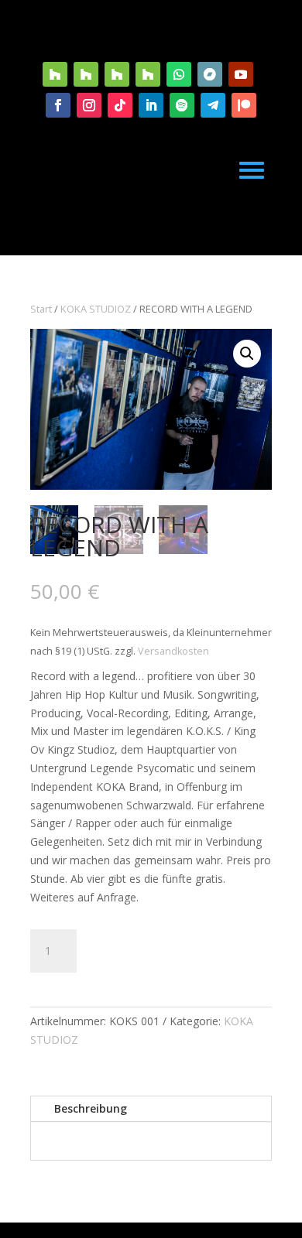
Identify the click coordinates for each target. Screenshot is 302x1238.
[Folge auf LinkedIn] (151, 105)
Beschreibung (90, 1108)
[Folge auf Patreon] (244, 105)
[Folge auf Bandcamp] (209, 74)
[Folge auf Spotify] (182, 105)
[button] (247, 354)
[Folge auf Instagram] (89, 105)
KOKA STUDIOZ (95, 309)
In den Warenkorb (178, 950)
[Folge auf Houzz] (55, 74)
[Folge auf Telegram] (213, 105)
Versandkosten (173, 651)
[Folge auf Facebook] (58, 105)
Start (41, 309)
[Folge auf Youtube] (240, 74)
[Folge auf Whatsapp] (178, 74)
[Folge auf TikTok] (120, 105)
